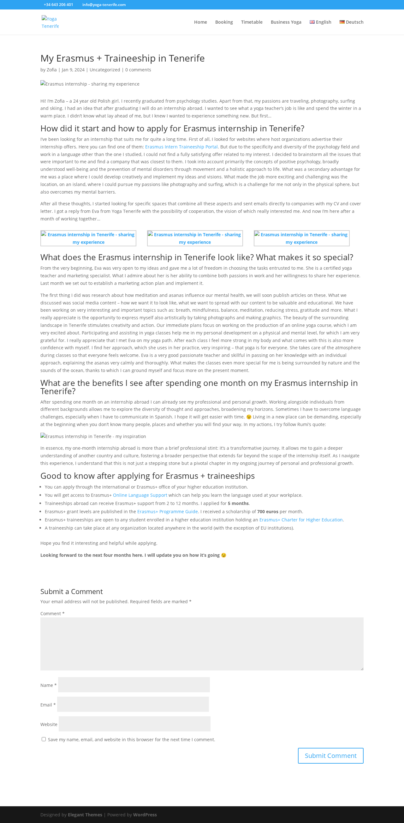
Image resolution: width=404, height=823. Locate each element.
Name (48, 685)
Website (48, 724)
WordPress (145, 815)
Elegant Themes (85, 815)
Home (200, 22)
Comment (52, 613)
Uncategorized (105, 70)
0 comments (138, 70)
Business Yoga (286, 22)
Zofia (52, 70)
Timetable (252, 22)
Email (48, 705)
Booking (224, 22)
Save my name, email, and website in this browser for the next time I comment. (131, 739)
